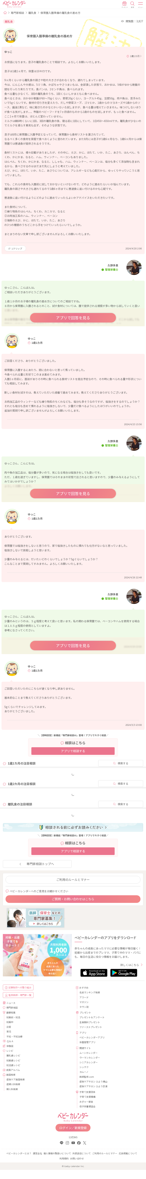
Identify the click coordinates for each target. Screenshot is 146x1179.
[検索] (132, 5)
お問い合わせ (77, 1158)
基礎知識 (10, 1012)
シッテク (84, 1067)
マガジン (84, 1002)
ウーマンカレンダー (89, 1057)
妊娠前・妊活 (13, 1017)
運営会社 (37, 1153)
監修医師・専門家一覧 (20, 995)
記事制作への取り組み (20, 987)
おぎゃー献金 (86, 1101)
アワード (84, 997)
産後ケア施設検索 (15, 1079)
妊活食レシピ (13, 1065)
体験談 (9, 1045)
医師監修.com (86, 1076)
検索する (123, 763)
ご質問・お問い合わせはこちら (73, 899)
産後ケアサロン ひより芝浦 (93, 1086)
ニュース (10, 1002)
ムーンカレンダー (88, 1052)
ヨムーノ (83, 1071)
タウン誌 (84, 1006)
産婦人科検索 (13, 1084)
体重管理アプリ (87, 1042)
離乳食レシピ (13, 1055)
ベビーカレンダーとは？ (18, 1153)
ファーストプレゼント (90, 1026)
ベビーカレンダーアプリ (92, 1037)
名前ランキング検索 (89, 992)
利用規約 (64, 1158)
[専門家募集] (35, 917)
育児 (8, 1031)
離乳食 (32, 13)
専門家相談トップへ (40, 863)
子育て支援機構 (87, 1096)
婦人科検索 (12, 1089)
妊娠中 (9, 1022)
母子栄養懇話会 (87, 1106)
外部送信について (81, 1153)
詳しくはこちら (129, 965)
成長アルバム (13, 1069)
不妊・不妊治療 (14, 1036)
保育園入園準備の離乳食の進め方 (60, 13)
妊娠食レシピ (13, 1060)
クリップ (17, 248)
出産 (8, 1026)
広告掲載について (128, 1153)
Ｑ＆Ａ (10, 1041)
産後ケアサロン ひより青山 (93, 1081)
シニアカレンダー (88, 1062)
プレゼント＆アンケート (92, 1017)
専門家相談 (17, 13)
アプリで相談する (73, 751)
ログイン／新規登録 (73, 1127)
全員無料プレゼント (89, 1022)
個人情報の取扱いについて (57, 1153)
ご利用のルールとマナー (73, 879)
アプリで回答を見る (73, 317)
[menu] (141, 5)
